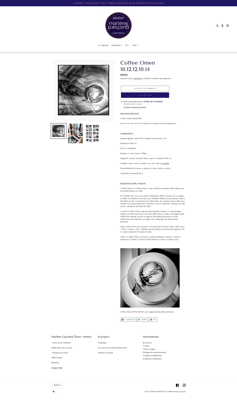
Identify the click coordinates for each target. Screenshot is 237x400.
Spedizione (138, 79)
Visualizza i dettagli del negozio (135, 107)
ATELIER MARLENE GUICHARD (161, 391)
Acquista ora (145, 95)
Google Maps (56, 368)
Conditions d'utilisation (152, 356)
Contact (146, 346)
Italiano (57, 385)
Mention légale (149, 349)
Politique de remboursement (154, 352)
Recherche (147, 343)
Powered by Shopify (179, 391)
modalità (165, 163)
